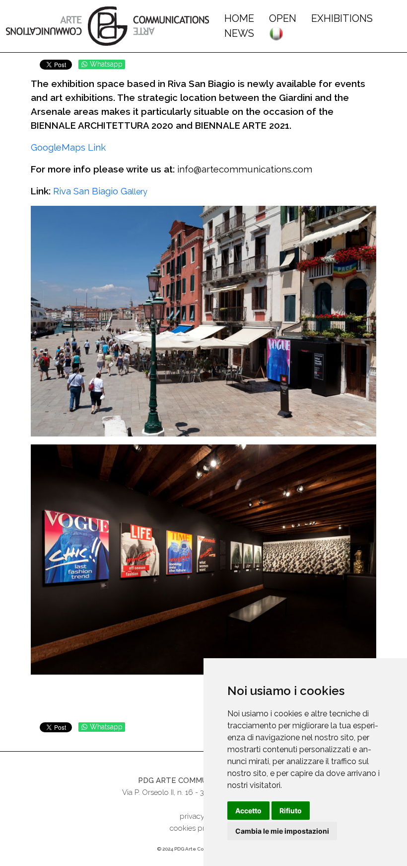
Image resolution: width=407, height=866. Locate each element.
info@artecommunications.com (244, 169)
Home (239, 18)
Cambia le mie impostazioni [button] (282, 831)
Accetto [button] (248, 810)
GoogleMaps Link (68, 147)
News (239, 33)
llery (100, 191)
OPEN (282, 18)
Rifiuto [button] (290, 810)
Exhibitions (342, 18)
